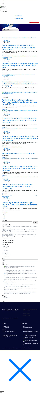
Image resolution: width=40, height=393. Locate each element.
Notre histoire (6, 326)
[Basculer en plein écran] (1, 391)
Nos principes (6, 327)
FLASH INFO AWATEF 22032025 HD (30, 343)
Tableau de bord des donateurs (9, 331)
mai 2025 (6, 249)
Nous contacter (25, 325)
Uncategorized (6, 256)
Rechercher (4, 220)
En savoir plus (4, 54)
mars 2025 (6, 250)
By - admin (6, 40)
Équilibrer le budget (7, 336)
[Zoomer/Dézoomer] (0, 391)
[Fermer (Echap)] (3, 391)
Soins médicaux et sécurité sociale (10, 335)
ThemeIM (30, 347)
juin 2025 (5, 247)
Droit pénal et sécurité (8, 337)
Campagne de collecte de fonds (10, 332)
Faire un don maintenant (33, 22)
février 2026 (6, 246)
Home (5, 26)
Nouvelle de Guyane (7, 254)
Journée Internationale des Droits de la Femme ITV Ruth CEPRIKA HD (30, 337)
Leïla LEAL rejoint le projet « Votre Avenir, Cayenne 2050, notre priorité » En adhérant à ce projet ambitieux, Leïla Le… (20, 205)
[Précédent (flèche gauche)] (0, 392)
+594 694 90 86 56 (18, 15)
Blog (5, 28)
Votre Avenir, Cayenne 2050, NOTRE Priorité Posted (18, 153)
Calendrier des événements (28, 327)
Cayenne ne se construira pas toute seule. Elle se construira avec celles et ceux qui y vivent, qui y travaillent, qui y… (17, 186)
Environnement (6, 334)
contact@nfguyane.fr (19, 18)
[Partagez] (2, 391)
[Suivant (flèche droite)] (1, 392)
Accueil (5, 325)
